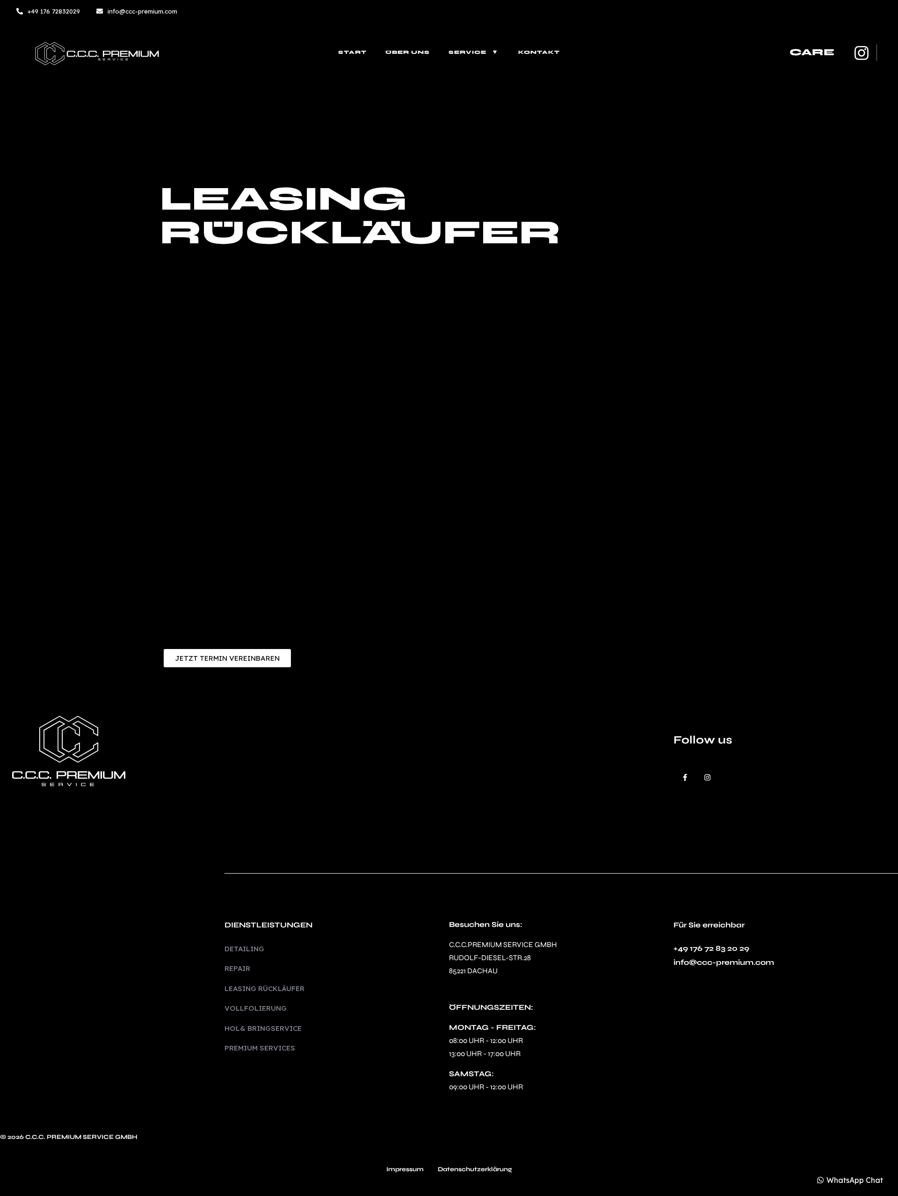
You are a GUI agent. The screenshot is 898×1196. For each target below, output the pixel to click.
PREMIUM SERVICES (259, 1047)
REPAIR (237, 968)
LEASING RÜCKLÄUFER (264, 988)
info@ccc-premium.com (724, 962)
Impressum (405, 1170)
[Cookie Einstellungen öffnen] (20, 1184)
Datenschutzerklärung (475, 1170)
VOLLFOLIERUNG (255, 1008)
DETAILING (244, 948)
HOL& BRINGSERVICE (263, 1028)
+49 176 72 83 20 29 (711, 948)
